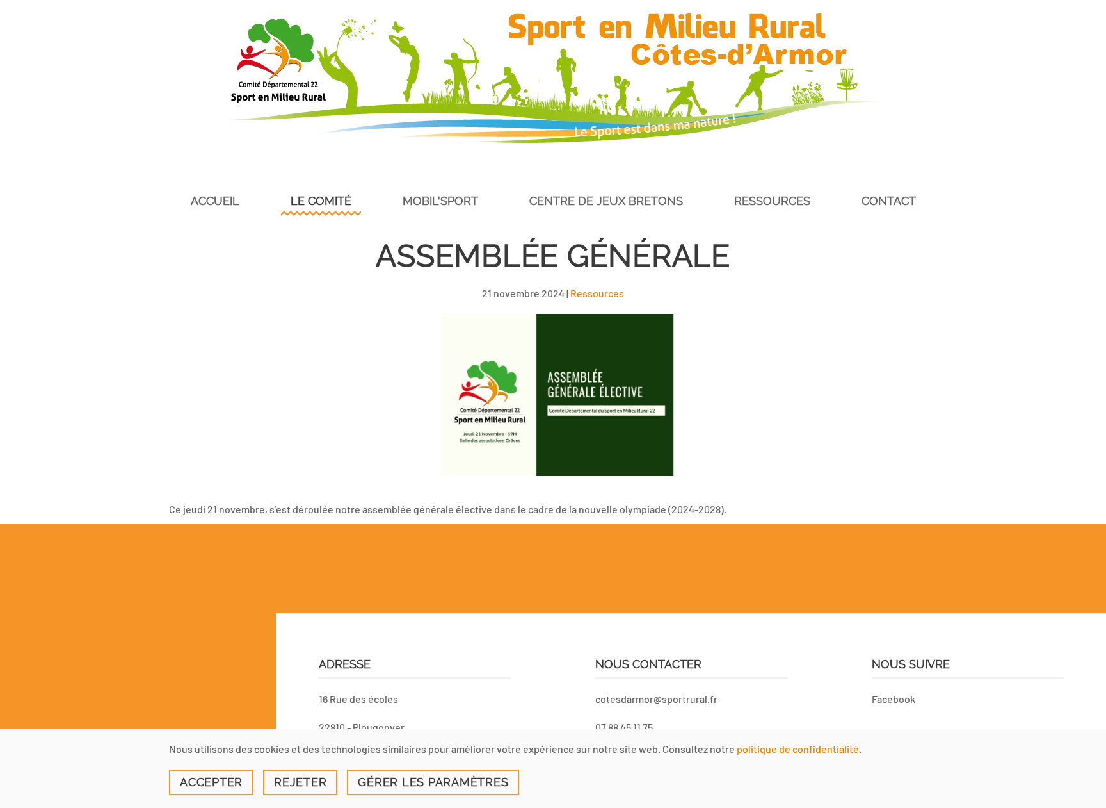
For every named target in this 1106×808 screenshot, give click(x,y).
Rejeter (300, 782)
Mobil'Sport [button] (440, 201)
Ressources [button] (772, 201)
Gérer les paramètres (433, 782)
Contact (889, 201)
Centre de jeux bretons (606, 201)
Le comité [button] (321, 201)
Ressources (597, 293)
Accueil (215, 201)
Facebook (893, 699)
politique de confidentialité (798, 749)
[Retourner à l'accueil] (553, 78)
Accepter (211, 782)
